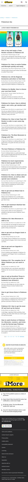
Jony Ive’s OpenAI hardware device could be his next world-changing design (14, 410)
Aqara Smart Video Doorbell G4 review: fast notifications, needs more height (14, 400)
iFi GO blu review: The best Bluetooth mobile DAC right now (13, 405)
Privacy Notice (19, 361)
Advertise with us (6, 463)
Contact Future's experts (7, 434)
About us (4, 457)
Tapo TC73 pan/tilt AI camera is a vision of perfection (14, 394)
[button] (26, 2)
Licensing (4, 450)
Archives (22, 336)
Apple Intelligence (20, 5)
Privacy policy (5, 438)
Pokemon (8, 17)
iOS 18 (10, 5)
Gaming (2, 17)
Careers (3, 447)
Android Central (5, 466)
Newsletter (4, 460)
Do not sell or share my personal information (12, 472)
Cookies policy (5, 441)
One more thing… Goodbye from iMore (13, 389)
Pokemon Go (14, 17)
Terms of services (18, 360)
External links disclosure (7, 453)
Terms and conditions (7, 431)
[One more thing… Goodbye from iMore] (14, 384)
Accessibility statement (7, 444)
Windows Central (6, 469)
